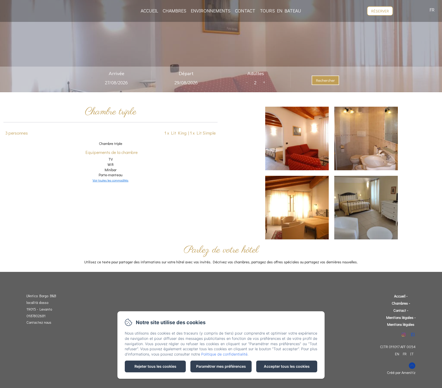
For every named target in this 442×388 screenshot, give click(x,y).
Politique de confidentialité (224, 354)
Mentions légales (399, 317)
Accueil (149, 10)
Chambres (174, 10)
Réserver (380, 11)
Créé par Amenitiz (401, 372)
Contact (245, 10)
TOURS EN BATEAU (280, 10)
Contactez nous (38, 322)
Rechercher (325, 80)
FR (405, 353)
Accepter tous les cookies (287, 366)
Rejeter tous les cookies (155, 366)
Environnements (210, 10)
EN (397, 353)
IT (412, 353)
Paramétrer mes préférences (221, 366)
